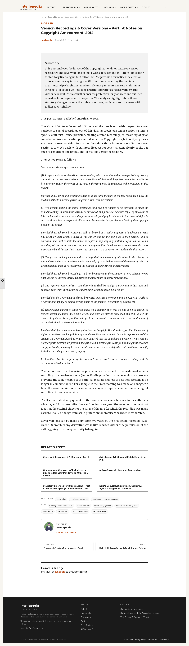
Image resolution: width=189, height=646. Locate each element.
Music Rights (48, 511)
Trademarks (70, 7)
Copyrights (91, 7)
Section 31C (63, 511)
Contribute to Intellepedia (131, 609)
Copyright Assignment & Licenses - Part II (66, 457)
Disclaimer (128, 640)
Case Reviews (128, 7)
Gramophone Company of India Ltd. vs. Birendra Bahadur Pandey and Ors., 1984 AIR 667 (65, 473)
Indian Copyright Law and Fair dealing (120, 470)
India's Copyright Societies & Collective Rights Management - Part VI (121, 487)
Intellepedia (31, 6)
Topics (146, 7)
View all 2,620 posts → (66, 532)
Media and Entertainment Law (105, 499)
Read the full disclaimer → (31, 628)
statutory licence (99, 511)
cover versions (83, 506)
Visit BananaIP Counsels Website (135, 617)
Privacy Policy (140, 640)
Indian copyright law (102, 506)
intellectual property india (126, 506)
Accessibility (163, 640)
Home (43, 17)
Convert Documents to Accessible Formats (139, 613)
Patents (52, 7)
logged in (60, 571)
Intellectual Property (79, 499)
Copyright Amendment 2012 (61, 506)
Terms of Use (152, 640)
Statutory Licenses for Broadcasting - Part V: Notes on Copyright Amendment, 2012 (66, 487)
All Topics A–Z (87, 629)
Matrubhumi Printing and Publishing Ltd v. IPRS (122, 458)
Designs (109, 7)
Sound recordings (80, 511)
